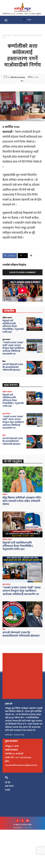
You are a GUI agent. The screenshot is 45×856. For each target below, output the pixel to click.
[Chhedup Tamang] (6, 77)
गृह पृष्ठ (7, 782)
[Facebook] (17, 820)
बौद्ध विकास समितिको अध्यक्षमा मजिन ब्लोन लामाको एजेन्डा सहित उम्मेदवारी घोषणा (21, 501)
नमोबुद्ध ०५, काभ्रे (11, 746)
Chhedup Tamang (17, 77)
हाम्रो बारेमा (9, 786)
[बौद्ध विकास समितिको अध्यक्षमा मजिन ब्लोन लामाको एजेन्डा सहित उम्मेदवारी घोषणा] (22, 479)
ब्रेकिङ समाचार (6, 35)
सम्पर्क (7, 790)
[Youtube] (27, 820)
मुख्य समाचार (6, 339)
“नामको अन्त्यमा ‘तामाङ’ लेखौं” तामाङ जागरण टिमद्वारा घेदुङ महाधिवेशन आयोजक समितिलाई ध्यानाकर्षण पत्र (13, 348)
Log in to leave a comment (22, 272)
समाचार (4, 494)
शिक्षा (4, 361)
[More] (31, 255)
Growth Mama (27, 827)
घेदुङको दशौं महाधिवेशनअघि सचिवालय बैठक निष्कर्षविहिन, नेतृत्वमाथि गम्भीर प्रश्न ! (13, 326)
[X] (22, 820)
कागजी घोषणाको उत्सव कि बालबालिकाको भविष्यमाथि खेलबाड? (12, 367)
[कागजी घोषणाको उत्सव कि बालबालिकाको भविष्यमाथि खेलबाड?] (34, 367)
